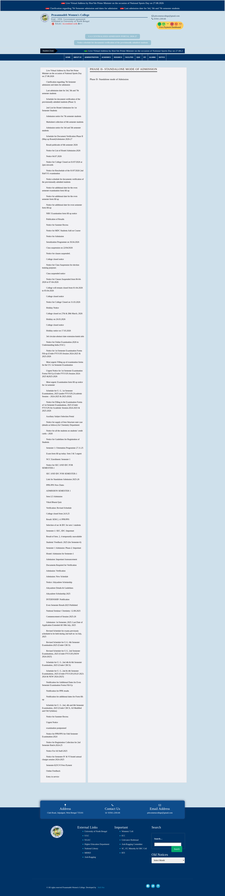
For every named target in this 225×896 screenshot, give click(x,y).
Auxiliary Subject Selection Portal (60, 416)
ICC (123, 836)
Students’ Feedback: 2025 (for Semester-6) (63, 542)
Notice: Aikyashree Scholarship (59, 582)
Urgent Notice (52, 722)
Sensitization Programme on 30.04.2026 (62, 242)
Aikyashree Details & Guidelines (59, 588)
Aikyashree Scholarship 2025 (58, 594)
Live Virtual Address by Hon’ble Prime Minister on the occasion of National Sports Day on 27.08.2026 (114, 3)
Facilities (129, 57)
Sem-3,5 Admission (54, 496)
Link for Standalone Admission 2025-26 (62, 479)
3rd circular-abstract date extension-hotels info (65, 336)
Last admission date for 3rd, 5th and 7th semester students (152, 8)
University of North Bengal (96, 831)
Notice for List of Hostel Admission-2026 (63, 150)
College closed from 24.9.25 (58, 514)
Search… (158, 839)
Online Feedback (53, 771)
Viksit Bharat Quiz (54, 502)
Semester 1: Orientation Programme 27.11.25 (64, 448)
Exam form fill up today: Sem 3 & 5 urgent (64, 453)
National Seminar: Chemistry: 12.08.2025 (63, 611)
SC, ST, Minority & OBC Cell (134, 848)
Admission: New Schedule (57, 576)
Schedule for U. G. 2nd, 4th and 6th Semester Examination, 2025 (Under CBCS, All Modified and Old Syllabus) (63, 708)
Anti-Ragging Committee (132, 844)
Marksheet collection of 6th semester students (64, 122)
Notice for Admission (55, 236)
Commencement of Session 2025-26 (61, 616)
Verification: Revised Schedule (58, 508)
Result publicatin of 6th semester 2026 (62, 145)
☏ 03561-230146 (112, 813)
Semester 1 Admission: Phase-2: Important (63, 548)
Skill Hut (101, 887)
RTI (144, 57)
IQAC (138, 57)
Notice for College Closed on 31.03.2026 (63, 302)
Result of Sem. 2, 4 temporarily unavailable (64, 536)
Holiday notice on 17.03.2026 (58, 331)
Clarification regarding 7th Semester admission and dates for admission (83, 8)
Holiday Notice (52, 308)
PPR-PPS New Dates (55, 485)
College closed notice (55, 259)
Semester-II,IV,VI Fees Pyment (59, 765)
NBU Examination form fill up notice (61, 213)
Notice (162, 57)
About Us (78, 57)
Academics (106, 57)
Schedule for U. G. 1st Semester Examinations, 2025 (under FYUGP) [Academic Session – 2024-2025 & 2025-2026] (62, 394)
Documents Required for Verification (61, 565)
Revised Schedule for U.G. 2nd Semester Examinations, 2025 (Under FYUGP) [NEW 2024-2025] (61, 654)
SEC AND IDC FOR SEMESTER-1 (61, 473)
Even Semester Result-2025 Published (62, 605)
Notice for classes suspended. (58, 253)
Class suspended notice (55, 273)
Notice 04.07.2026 (54, 156)
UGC (87, 836)
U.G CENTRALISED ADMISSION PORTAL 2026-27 (112, 36)
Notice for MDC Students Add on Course (63, 230)
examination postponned (56, 728)
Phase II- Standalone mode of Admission (109, 79)
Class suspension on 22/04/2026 (59, 248)
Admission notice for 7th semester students (63, 116)
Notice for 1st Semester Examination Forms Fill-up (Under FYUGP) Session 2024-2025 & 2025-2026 (62, 353)
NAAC (88, 840)
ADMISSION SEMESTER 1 (58, 491)
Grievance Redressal (130, 840)
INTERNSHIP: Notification (57, 599)
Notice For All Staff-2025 (56, 751)
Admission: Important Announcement (61, 559)
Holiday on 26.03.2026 (55, 319)
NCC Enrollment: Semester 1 (58, 459)
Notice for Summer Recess (57, 225)
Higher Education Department (97, 844)
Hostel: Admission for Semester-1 (60, 554)
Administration (92, 57)
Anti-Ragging (90, 857)
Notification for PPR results (57, 691)
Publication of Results (55, 219)
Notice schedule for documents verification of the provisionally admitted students (112, 42)
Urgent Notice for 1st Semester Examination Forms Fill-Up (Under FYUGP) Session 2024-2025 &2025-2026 (62, 374)
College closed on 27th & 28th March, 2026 (64, 313)
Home (67, 57)
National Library (91, 848)
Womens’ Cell (127, 831)
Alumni (152, 57)
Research (118, 57)
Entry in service (52, 777)
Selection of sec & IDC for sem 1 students (63, 525)
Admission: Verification (55, 571)
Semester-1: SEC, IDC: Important (60, 531)
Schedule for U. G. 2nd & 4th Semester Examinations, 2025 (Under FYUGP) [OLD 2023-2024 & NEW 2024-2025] (63, 674)
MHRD (88, 853)
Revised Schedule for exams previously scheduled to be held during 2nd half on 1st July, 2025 (62, 634)
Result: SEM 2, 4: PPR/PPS (57, 519)
